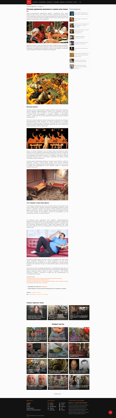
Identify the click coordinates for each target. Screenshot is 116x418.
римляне (46, 294)
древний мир (33, 294)
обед (38, 294)
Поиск (83, 2)
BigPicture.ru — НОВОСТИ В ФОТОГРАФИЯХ (77, 402)
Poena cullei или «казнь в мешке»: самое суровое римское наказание (44, 278)
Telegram (43, 286)
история (40, 6)
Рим (42, 294)
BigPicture (34, 6)
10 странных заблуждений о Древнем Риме (38, 279)
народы (39, 292)
